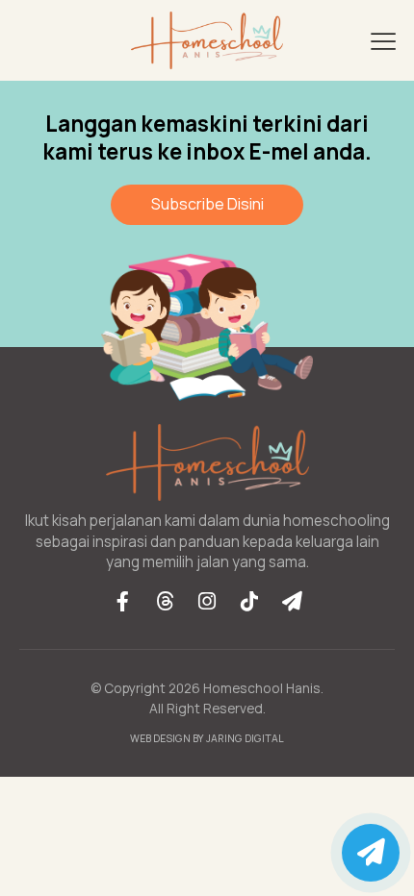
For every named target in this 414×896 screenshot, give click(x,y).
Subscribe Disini (207, 203)
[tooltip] (122, 601)
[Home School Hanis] (207, 40)
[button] (383, 40)
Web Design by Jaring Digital (207, 738)
